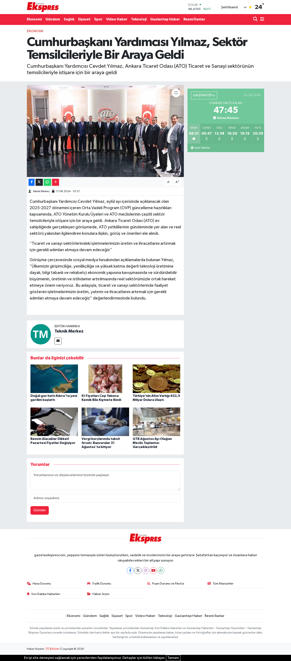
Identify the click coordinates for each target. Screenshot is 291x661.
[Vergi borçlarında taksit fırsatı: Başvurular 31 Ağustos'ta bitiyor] (105, 421)
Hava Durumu (42, 583)
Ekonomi (34, 19)
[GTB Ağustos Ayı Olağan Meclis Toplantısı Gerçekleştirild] (156, 421)
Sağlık (69, 19)
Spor (98, 19)
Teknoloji (139, 19)
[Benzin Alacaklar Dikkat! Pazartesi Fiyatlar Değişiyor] (54, 421)
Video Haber (116, 19)
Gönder (39, 510)
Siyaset (84, 19)
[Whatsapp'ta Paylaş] (47, 182)
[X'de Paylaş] (39, 182)
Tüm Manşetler (223, 583)
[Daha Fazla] (55, 182)
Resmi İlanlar (194, 19)
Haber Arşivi (100, 594)
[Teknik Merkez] (40, 334)
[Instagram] (145, 570)
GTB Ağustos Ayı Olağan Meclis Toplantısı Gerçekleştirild (152, 443)
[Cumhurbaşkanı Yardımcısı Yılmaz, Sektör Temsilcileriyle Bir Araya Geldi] (105, 131)
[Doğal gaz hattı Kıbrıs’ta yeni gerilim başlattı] (54, 378)
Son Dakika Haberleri (45, 594)
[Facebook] (130, 570)
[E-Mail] (58, 340)
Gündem (52, 19)
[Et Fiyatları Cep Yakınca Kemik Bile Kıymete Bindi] (105, 378)
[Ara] (255, 19)
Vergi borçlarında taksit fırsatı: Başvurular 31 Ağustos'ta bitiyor (101, 443)
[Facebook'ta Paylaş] (32, 182)
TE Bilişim (52, 649)
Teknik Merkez (41, 191)
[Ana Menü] (261, 19)
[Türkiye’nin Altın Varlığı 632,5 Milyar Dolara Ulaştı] (156, 378)
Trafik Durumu (101, 583)
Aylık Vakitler (202, 147)
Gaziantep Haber (165, 19)
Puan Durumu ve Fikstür (168, 583)
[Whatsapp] (160, 570)
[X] (137, 570)
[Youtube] (153, 570)
